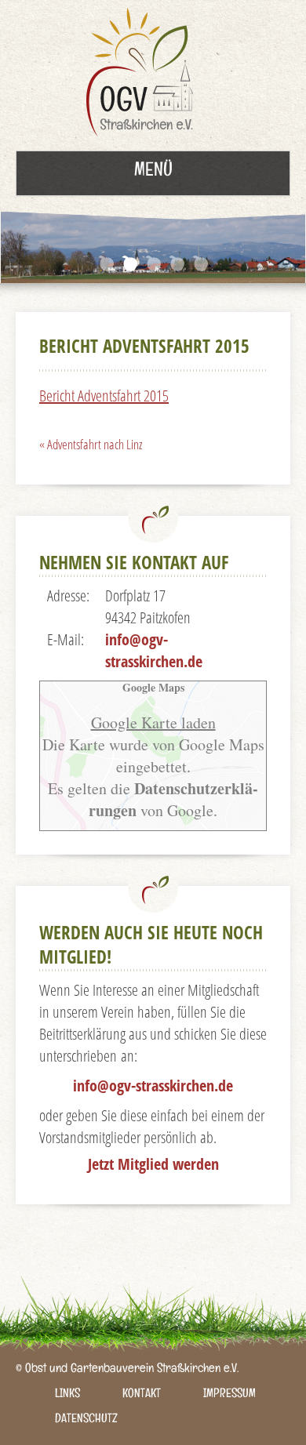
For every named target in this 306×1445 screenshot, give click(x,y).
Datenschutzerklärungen (173, 799)
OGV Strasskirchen (143, 75)
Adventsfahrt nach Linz (90, 444)
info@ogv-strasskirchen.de (153, 650)
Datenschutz (86, 1420)
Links (67, 1395)
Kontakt (141, 1395)
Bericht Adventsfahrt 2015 (104, 395)
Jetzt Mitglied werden (153, 1164)
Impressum (229, 1395)
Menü (153, 172)
